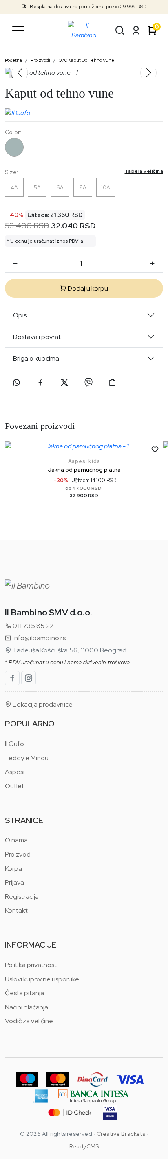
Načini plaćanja (26, 1007)
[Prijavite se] (136, 30)
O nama (16, 840)
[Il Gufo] (17, 111)
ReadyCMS (84, 1146)
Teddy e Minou (27, 758)
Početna (13, 60)
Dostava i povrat (37, 337)
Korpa (13, 868)
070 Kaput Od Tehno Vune (86, 60)
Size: (84, 172)
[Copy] (112, 382)
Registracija (22, 896)
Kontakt (16, 910)
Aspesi (14, 772)
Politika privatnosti (31, 965)
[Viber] (88, 382)
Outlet (14, 786)
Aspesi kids (84, 461)
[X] (64, 382)
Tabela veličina (144, 171)
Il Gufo (14, 743)
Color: (13, 132)
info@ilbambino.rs (38, 638)
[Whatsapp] (16, 382)
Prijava (14, 882)
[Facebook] (40, 382)
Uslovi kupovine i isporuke (42, 979)
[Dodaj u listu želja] (155, 450)
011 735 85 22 (32, 626)
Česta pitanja (24, 993)
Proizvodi (40, 60)
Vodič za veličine (29, 1021)
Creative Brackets (121, 1133)
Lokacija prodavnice (42, 704)
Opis (20, 315)
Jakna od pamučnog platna (84, 469)
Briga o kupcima (36, 358)
